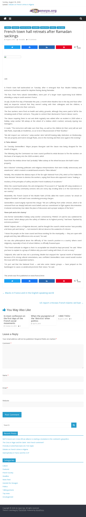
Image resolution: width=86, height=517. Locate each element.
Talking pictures (8, 490)
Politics (53, 28)
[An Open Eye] (5, 18)
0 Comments (32, 39)
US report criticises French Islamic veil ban (61, 302)
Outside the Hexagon (10, 483)
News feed (44, 28)
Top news (61, 28)
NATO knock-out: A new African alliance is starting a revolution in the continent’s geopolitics (36, 439)
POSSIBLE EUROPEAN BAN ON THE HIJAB (18, 446)
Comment (7, 343)
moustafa (22, 39)
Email (5, 388)
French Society (25, 28)
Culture (7, 28)
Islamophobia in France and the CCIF (16, 453)
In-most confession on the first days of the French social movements (14, 320)
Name (6, 375)
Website (6, 400)
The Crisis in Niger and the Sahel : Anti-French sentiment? (23, 442)
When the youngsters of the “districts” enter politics (42, 318)
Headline (36, 28)
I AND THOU (64, 316)
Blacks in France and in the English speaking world (28, 293)
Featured (15, 28)
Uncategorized (8, 497)
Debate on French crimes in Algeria (21, 5)
